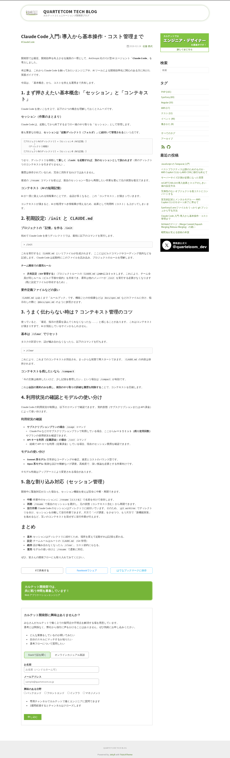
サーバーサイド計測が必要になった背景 (182, 177)
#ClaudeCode (28, 41)
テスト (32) (167, 113)
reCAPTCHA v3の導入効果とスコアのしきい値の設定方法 (183, 184)
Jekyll (112, 754)
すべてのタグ (168, 133)
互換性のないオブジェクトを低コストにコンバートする (184, 192)
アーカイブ (167, 138)
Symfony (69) (167, 97)
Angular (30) (167, 102)
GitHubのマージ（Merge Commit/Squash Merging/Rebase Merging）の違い (181, 225)
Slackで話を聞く (37, 654)
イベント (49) (168, 118)
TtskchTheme (126, 754)
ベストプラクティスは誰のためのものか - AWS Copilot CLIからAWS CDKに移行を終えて (184, 171)
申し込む (33, 716)
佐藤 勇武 (148, 46)
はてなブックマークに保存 (132, 570)
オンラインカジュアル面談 (70, 654)
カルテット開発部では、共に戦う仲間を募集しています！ (47, 590)
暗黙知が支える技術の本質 (175, 232)
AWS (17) (165, 107)
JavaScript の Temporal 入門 (175, 163)
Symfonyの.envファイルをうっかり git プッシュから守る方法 (184, 209)
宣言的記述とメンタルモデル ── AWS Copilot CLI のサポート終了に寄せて (180, 201)
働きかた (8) (167, 124)
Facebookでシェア (87, 570)
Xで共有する (42, 570)
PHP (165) (166, 91)
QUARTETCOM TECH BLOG (70, 11)
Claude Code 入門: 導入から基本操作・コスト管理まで (184, 217)
